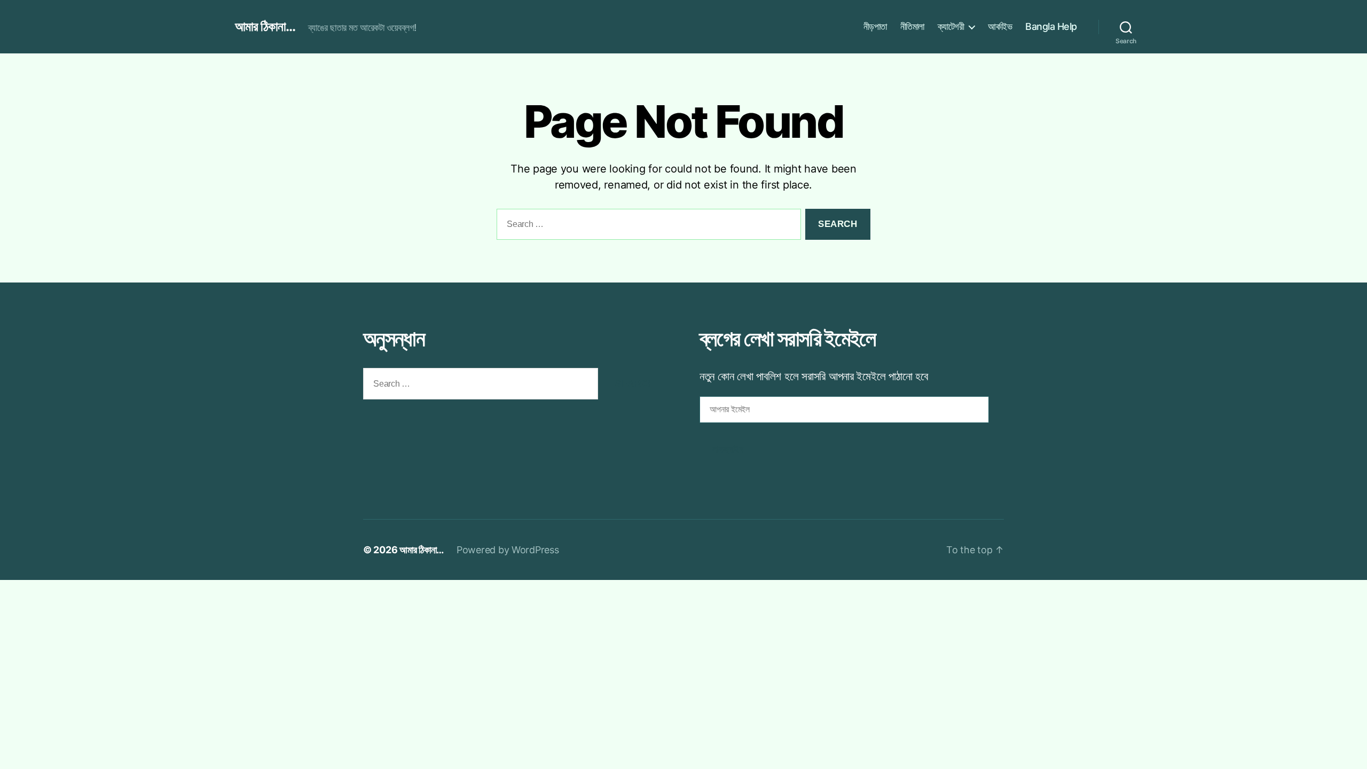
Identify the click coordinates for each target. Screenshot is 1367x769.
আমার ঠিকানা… (421, 549)
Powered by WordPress (508, 549)
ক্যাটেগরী (951, 26)
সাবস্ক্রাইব (727, 449)
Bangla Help (1051, 26)
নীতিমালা (912, 26)
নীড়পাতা (875, 26)
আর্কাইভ (1000, 26)
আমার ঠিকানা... (265, 26)
